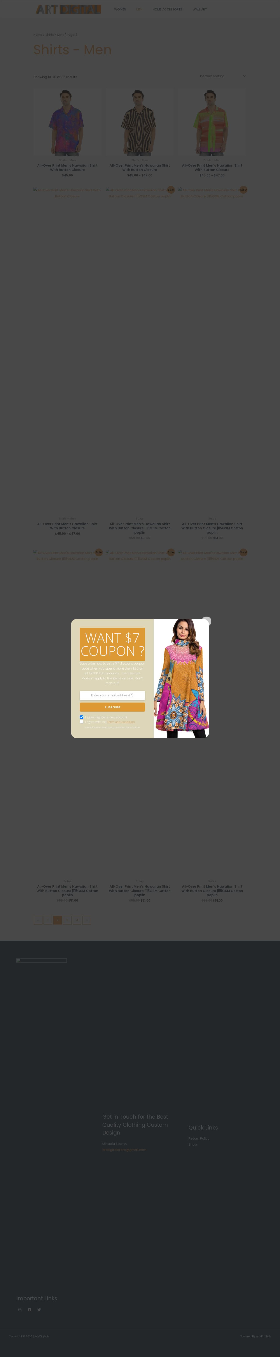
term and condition (121, 722)
